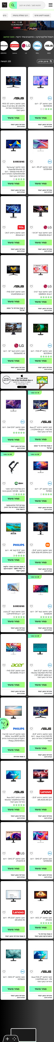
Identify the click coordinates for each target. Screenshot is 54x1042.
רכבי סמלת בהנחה (20, 15)
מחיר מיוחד (41, 117)
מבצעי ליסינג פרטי (42, 15)
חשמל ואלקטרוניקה (44, 36)
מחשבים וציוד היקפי (25, 36)
